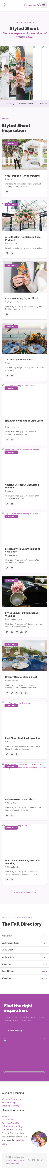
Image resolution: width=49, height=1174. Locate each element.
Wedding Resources (11, 1099)
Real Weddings (9, 1102)
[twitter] (29, 1160)
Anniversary (9, 104)
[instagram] (41, 1160)
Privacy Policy (12, 1160)
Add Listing (31, 5)
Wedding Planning (10, 1105)
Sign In (19, 5)
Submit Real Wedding (12, 1126)
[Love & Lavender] (4, 5)
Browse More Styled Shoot (24, 892)
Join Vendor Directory (12, 1129)
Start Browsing (15, 1031)
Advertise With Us (10, 1123)
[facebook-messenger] (37, 1160)
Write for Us (7, 1116)
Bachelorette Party (27, 104)
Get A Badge (7, 1119)
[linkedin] (33, 1160)
